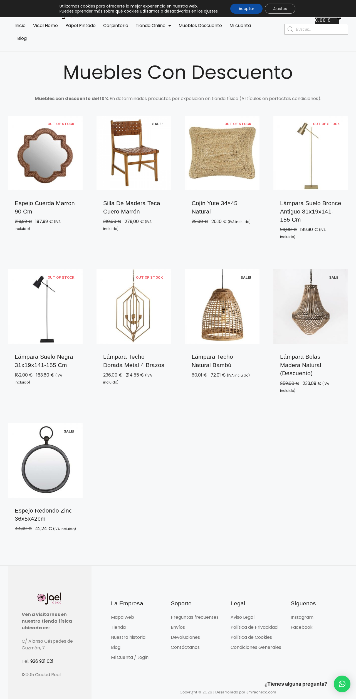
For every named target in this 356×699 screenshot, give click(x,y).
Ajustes (280, 8)
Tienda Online (150, 25)
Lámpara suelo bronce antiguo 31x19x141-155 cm (310, 211)
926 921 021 (41, 661)
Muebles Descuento (200, 25)
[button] (342, 684)
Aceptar (246, 8)
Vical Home (45, 25)
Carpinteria (115, 25)
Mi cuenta (240, 25)
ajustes (211, 11)
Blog (22, 38)
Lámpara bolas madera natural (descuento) (300, 364)
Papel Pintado (80, 25)
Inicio (20, 25)
